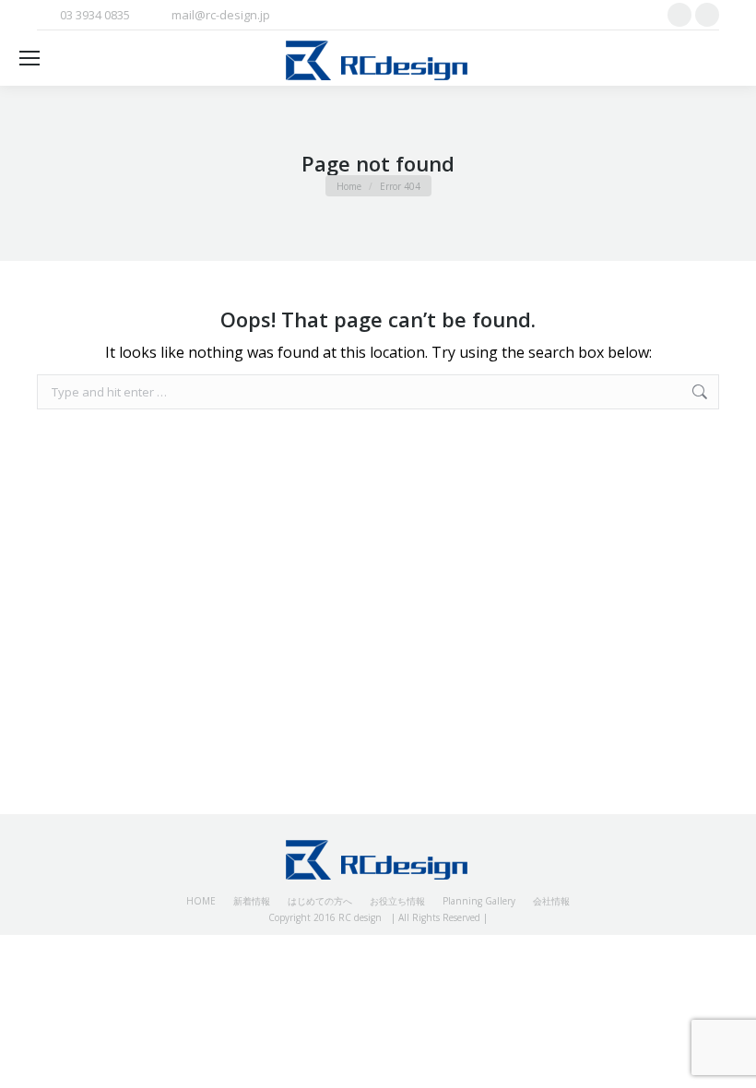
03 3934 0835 (95, 14)
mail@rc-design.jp (220, 14)
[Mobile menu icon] (29, 58)
